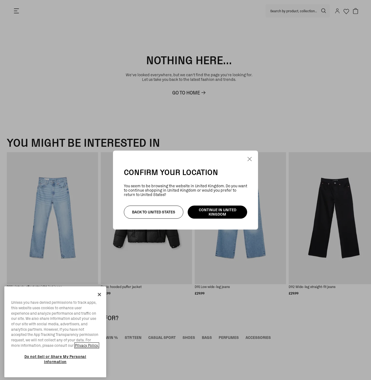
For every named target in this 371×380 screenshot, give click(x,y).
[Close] (99, 295)
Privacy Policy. (87, 345)
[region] (55, 331)
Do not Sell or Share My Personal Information (55, 359)
